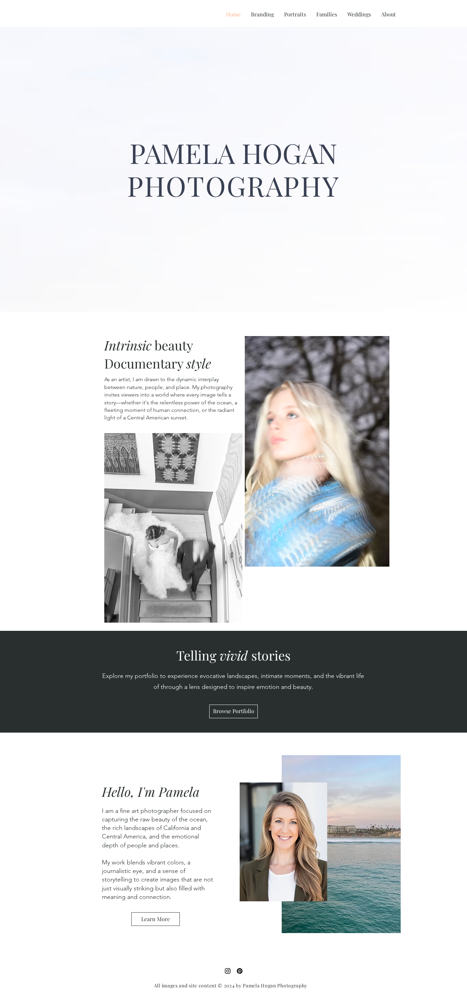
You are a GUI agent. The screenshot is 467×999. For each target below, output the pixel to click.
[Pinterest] (239, 971)
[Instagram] (227, 971)
